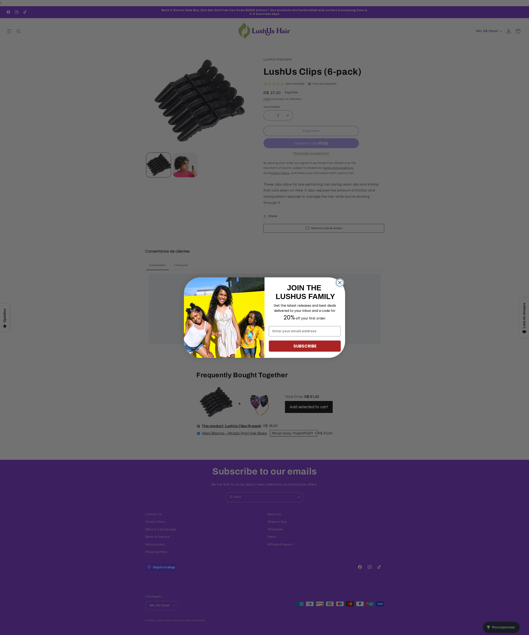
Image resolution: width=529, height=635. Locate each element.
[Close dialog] (339, 282)
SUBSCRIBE (304, 346)
